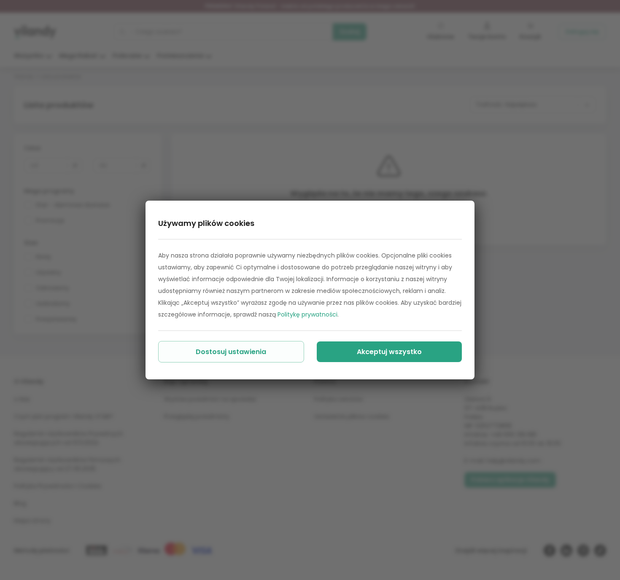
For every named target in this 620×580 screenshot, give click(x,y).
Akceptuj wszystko (389, 352)
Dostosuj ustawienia (231, 352)
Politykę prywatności (307, 314)
